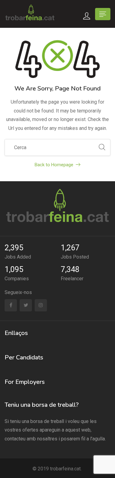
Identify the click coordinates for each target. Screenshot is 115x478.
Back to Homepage (54, 164)
